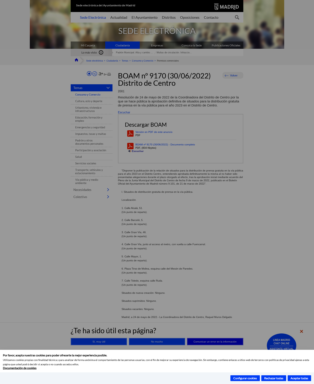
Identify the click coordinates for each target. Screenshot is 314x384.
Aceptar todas (299, 378)
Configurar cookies (245, 378)
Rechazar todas (273, 378)
